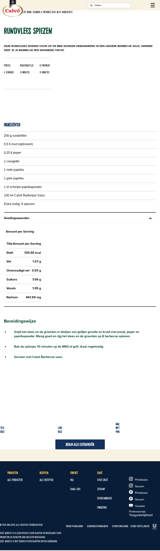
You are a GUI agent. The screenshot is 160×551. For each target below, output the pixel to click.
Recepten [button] (44, 473)
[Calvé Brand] (12, 16)
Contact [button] (74, 473)
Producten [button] (12, 473)
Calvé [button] (99, 473)
